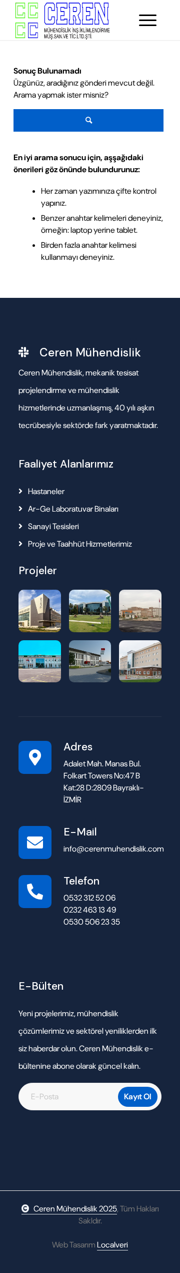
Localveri (112, 1244)
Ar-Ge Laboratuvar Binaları (72, 509)
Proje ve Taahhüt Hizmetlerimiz (79, 544)
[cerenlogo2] (75, 20)
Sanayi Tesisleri (52, 526)
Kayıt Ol (138, 1096)
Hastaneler (45, 491)
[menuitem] (147, 20)
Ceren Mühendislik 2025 (75, 1208)
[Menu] (147, 20)
